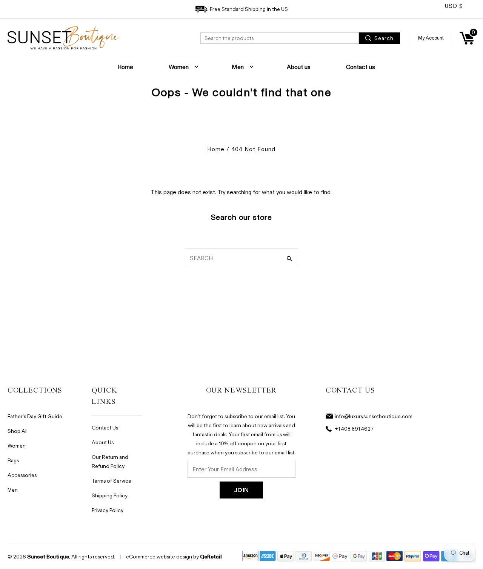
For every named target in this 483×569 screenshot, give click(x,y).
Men (238, 67)
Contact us (360, 67)
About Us (103, 442)
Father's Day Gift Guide (35, 416)
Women (179, 67)
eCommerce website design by (162, 556)
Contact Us (105, 427)
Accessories (22, 475)
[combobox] (279, 38)
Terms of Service (111, 480)
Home (125, 67)
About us (299, 67)
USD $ (454, 5)
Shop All (18, 431)
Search (383, 38)
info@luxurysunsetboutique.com (373, 416)
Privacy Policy (107, 510)
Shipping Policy (110, 495)
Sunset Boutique (48, 556)
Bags (13, 460)
